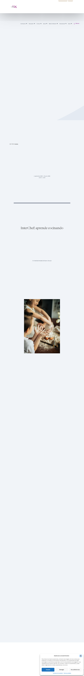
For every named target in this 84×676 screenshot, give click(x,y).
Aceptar (48, 669)
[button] (81, 656)
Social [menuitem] (44, 23)
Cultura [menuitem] (38, 23)
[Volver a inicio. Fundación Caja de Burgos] (8, 6)
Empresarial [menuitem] (62, 23)
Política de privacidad (58, 673)
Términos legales (67, 673)
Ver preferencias (75, 669)
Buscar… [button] (77, 23)
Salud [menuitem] (69, 23)
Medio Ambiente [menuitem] (53, 23)
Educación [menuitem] (31, 23)
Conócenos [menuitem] (23, 23)
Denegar (61, 669)
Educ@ (49, 260)
